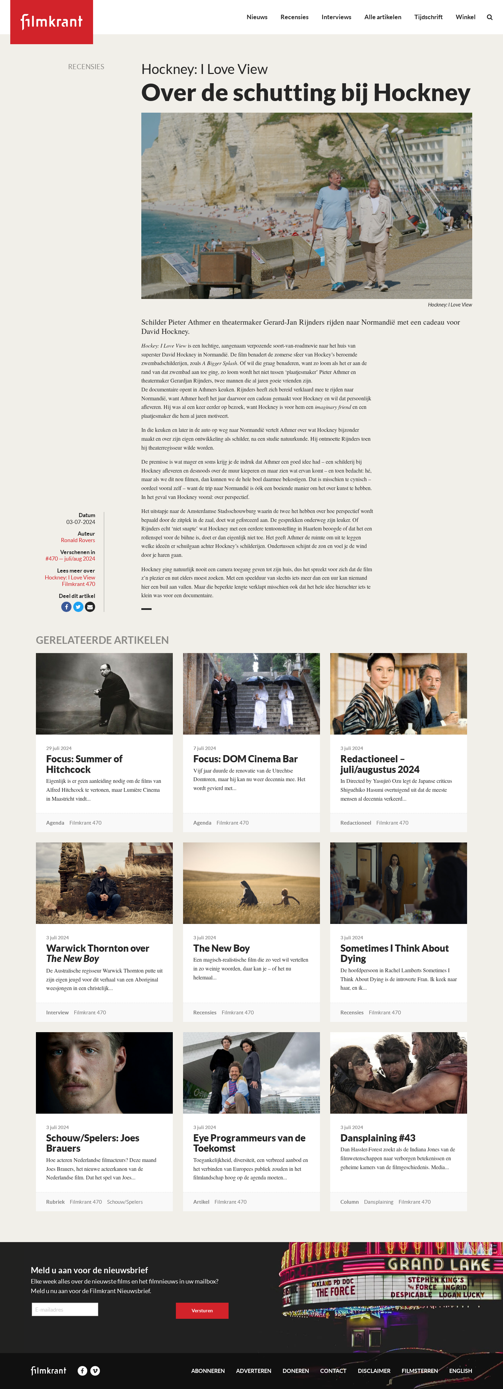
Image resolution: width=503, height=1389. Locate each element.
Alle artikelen (382, 17)
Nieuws (257, 17)
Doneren (296, 1371)
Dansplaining (379, 1201)
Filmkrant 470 (78, 584)
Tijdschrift (428, 17)
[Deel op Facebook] (66, 607)
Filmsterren (420, 1371)
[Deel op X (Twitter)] (78, 607)
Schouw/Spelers (125, 1201)
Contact (333, 1371)
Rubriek (55, 1201)
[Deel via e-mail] (90, 607)
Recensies (295, 17)
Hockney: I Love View (70, 577)
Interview (57, 1012)
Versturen (202, 1310)
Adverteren (253, 1371)
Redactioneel (355, 822)
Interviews (336, 17)
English (460, 1371)
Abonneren (208, 1371)
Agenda (55, 822)
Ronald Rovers (78, 540)
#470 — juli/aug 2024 (70, 558)
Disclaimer (374, 1371)
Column (349, 1201)
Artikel (201, 1201)
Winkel (466, 17)
